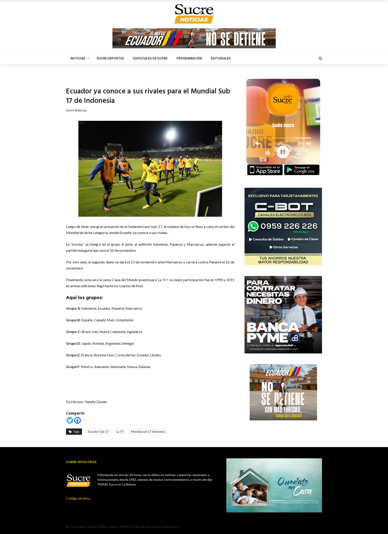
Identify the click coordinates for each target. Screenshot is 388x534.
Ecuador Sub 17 (98, 431)
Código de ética (78, 498)
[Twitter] (69, 420)
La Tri (119, 431)
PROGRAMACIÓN (189, 58)
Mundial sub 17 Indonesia (148, 431)
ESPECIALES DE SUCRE (150, 58)
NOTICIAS (78, 58)
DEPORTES (73, 79)
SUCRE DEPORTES (110, 58)
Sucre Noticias (76, 110)
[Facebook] (77, 420)
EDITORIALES (221, 58)
